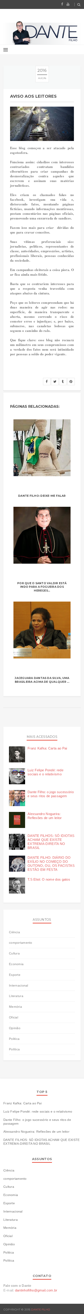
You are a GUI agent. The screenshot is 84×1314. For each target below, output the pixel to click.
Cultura (14, 953)
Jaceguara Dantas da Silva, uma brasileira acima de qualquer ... (42, 679)
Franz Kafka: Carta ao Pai (47, 748)
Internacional (18, 985)
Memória (15, 1006)
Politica (14, 1039)
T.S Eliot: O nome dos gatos (49, 879)
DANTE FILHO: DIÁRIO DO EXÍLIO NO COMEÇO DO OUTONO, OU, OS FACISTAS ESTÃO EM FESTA (51, 863)
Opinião (14, 1028)
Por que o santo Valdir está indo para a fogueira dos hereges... (42, 586)
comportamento (20, 942)
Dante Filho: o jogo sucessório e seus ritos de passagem (51, 794)
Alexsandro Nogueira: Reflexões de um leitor (45, 816)
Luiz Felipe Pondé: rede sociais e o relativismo (45, 772)
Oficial (13, 1017)
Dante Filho (40, 1309)
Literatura (16, 996)
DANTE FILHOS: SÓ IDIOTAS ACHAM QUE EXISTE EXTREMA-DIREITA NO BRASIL (51, 842)
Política (14, 1049)
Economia (16, 964)
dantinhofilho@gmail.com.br (36, 1290)
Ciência (14, 932)
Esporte (14, 975)
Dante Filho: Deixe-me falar (42, 495)
